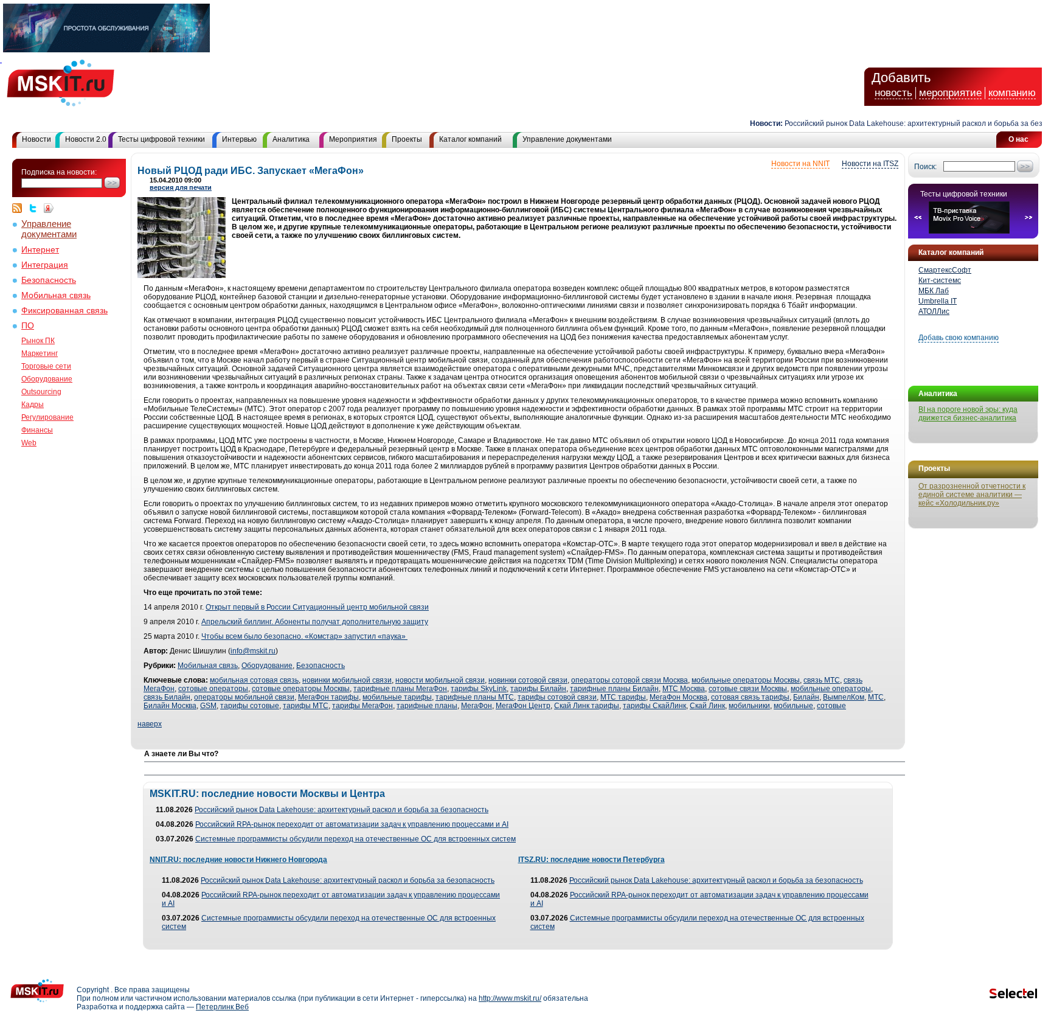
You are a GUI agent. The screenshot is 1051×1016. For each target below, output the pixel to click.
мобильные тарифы (397, 697)
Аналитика (291, 139)
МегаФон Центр (523, 705)
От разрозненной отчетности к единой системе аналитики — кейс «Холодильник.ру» (971, 494)
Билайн (806, 697)
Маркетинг (39, 353)
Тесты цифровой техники (161, 139)
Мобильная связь (56, 295)
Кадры (32, 404)
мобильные (793, 705)
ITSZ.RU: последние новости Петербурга (591, 859)
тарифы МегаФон (362, 705)
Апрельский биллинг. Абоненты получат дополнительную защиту (314, 622)
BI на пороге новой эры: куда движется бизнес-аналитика (968, 413)
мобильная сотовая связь (254, 680)
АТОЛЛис (933, 311)
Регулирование (47, 417)
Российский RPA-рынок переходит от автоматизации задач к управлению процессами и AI (351, 824)
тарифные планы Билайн (614, 688)
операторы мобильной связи (244, 697)
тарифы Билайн (538, 688)
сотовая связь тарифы (750, 697)
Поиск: (925, 166)
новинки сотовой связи (527, 680)
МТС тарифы (623, 697)
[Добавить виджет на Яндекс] (49, 208)
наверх (149, 724)
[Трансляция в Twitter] (36, 208)
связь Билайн (167, 697)
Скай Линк (707, 705)
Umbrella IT (937, 301)
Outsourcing (41, 392)
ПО (27, 325)
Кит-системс (939, 280)
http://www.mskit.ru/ (510, 998)
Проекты (407, 139)
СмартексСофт (944, 270)
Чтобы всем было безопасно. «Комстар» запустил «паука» (304, 636)
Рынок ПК (38, 340)
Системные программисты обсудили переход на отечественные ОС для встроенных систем (355, 839)
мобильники (749, 705)
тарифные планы (427, 705)
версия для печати (181, 187)
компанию (1012, 93)
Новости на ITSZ (870, 163)
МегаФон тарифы (328, 697)
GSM (208, 705)
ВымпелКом (843, 697)
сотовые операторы (213, 688)
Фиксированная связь (64, 310)
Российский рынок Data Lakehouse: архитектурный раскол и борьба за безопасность (341, 809)
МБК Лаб (933, 291)
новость (893, 93)
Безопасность (48, 280)
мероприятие (950, 93)
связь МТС (821, 680)
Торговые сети (46, 366)
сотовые (831, 705)
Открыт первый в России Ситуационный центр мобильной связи (317, 607)
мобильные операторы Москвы (746, 680)
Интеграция (44, 265)
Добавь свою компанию (958, 337)
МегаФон (476, 705)
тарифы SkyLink (479, 688)
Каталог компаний (470, 139)
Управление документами (567, 139)
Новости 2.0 (85, 139)
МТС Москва (683, 688)
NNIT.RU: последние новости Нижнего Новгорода (238, 859)
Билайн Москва (170, 705)
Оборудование (46, 379)
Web (28, 443)
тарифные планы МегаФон (400, 688)
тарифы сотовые (249, 705)
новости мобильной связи (440, 680)
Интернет (40, 249)
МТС (876, 697)
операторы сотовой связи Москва (629, 680)
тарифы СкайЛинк (654, 705)
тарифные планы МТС (474, 697)
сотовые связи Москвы (748, 688)
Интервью (239, 139)
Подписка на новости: (59, 172)
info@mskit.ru (253, 651)
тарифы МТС (305, 705)
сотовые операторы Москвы (301, 688)
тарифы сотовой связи (557, 697)
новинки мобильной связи (347, 680)
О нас (1018, 139)
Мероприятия (353, 139)
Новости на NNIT (800, 163)
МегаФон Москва (678, 697)
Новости (36, 139)
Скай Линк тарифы (586, 705)
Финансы (37, 430)
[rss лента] (20, 208)
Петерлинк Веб (222, 1007)
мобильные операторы (831, 688)
